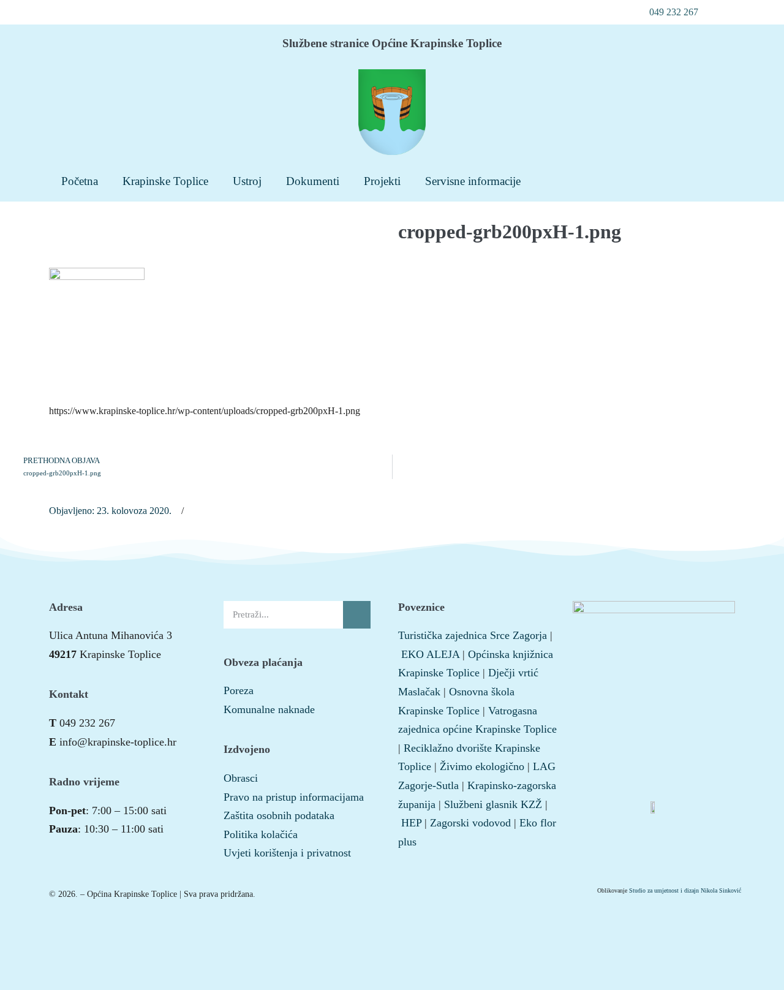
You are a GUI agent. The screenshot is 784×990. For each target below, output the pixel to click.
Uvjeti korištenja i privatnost (287, 853)
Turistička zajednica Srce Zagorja (472, 635)
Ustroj (247, 181)
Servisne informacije (473, 181)
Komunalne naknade (269, 709)
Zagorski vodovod (470, 823)
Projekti (382, 181)
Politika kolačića (261, 834)
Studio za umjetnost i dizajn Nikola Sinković (685, 890)
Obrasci (241, 778)
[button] (667, 12)
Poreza (239, 690)
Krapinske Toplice (165, 181)
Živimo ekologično (482, 766)
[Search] (357, 615)
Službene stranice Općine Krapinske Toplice (392, 43)
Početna (79, 181)
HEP (411, 823)
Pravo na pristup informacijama (294, 797)
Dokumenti (312, 181)
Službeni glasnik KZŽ (493, 804)
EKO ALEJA (430, 654)
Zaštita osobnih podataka (279, 815)
